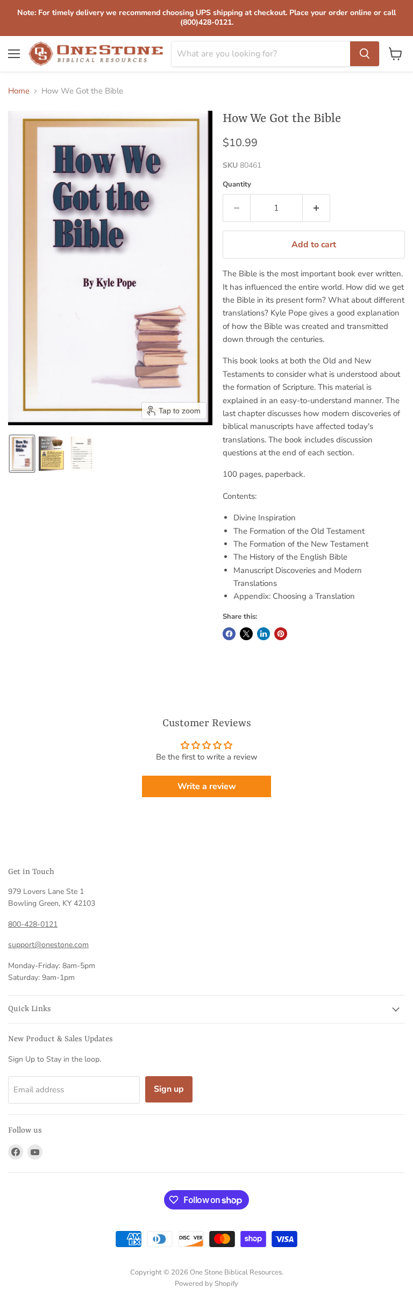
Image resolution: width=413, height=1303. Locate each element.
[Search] (364, 53)
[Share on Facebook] (229, 633)
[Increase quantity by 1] (316, 208)
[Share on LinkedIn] (263, 633)
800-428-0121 (33, 924)
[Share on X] (246, 633)
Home (19, 91)
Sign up (169, 1089)
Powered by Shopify (206, 1283)
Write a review (206, 786)
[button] (22, 453)
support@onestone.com (48, 945)
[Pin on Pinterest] (280, 633)
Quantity (237, 185)
